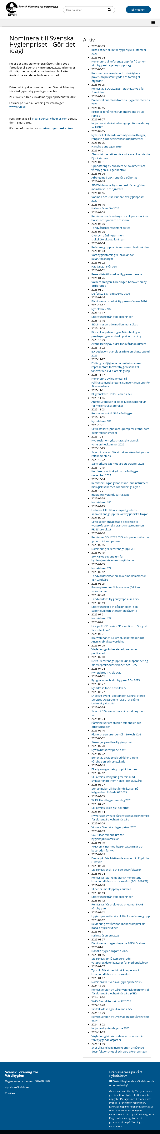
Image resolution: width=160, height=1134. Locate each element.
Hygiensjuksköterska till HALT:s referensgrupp (120, 916)
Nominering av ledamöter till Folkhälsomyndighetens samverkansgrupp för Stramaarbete (120, 382)
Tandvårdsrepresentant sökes (110, 228)
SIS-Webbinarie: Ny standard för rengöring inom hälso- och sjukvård (118, 187)
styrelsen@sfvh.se (17, 1087)
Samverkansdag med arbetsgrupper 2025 (117, 463)
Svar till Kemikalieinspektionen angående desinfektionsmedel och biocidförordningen (119, 1049)
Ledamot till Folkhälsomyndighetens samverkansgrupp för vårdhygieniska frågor (119, 512)
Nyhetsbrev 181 (101, 421)
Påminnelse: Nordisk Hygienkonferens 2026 (119, 301)
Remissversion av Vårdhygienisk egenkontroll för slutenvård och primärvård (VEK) (120, 991)
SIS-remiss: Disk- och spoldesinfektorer (116, 869)
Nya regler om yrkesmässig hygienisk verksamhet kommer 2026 (115, 442)
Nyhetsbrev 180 (101, 502)
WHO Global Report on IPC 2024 (111, 1001)
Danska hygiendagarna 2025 (109, 951)
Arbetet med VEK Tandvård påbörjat (114, 177)
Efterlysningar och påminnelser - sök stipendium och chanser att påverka (114, 609)
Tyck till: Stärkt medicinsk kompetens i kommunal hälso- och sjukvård (115, 972)
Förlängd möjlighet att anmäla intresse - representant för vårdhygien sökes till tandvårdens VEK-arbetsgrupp (116, 367)
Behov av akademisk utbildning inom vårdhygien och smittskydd (114, 759)
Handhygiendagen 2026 (106, 146)
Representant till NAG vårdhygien (112, 413)
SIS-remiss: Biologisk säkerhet (110, 808)
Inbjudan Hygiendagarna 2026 (110, 494)
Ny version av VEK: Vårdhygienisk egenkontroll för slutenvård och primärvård (120, 817)
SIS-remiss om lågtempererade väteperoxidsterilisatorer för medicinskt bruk (119, 960)
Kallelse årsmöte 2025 (105, 935)
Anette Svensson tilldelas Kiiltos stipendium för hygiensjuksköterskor (118, 404)
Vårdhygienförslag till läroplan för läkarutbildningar (112, 257)
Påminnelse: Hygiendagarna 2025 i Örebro (118, 943)
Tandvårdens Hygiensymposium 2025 (115, 599)
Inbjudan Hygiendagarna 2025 (110, 1028)
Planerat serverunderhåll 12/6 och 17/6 (116, 734)
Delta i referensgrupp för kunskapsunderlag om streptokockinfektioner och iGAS (119, 663)
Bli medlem (138, 9)
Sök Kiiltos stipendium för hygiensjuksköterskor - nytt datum (113, 558)
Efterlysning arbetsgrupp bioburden (114, 769)
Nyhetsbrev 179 (101, 568)
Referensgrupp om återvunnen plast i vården (120, 247)
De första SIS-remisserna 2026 (110, 293)
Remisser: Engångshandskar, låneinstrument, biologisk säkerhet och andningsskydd (120, 485)
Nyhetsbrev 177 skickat (106, 672)
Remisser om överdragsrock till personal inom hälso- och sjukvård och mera (120, 218)
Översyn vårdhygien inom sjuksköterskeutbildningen (108, 237)
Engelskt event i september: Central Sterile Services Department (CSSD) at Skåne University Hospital (118, 699)
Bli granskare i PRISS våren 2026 (111, 394)
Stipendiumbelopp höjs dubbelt (111, 889)
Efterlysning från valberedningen (112, 317)
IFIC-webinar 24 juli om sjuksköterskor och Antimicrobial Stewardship (117, 640)
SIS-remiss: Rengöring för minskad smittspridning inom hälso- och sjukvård (116, 779)
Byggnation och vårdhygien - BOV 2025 (115, 680)
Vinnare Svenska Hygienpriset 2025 (113, 827)
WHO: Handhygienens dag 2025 (111, 800)
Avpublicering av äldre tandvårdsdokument (118, 344)
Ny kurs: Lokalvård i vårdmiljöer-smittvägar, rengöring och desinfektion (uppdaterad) (118, 137)
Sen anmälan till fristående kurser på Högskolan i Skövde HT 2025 (115, 790)
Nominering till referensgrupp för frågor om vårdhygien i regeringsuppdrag (118, 63)
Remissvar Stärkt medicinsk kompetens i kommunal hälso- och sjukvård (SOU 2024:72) (119, 879)
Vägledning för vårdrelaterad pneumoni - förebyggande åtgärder (117, 1038)
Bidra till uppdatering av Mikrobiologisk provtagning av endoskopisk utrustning (116, 334)
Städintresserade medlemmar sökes (114, 324)
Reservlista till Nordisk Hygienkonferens (116, 274)
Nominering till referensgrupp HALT (113, 549)
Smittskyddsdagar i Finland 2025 (111, 1009)
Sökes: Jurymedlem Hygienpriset (111, 742)
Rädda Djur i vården (104, 266)
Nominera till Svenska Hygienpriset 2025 (116, 982)
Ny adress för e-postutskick (108, 688)
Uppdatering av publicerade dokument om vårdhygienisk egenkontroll (118, 168)
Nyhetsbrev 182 (101, 309)
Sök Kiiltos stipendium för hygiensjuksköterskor (107, 837)
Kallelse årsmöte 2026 (105, 208)
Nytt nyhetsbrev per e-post (108, 750)
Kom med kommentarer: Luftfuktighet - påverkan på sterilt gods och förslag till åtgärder (115, 77)
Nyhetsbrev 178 (101, 618)
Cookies (10, 1093)
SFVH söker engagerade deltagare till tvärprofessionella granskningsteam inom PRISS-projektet (118, 525)
